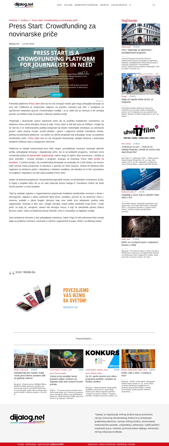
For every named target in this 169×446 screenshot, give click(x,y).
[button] (153, 5)
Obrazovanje (126, 47)
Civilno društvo (55, 370)
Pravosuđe (24, 370)
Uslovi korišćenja (107, 444)
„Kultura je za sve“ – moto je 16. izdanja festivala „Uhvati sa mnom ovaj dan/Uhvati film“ (141, 149)
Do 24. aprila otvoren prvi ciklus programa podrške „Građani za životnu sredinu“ (101, 379)
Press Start (34, 103)
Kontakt (131, 444)
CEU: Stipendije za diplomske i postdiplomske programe (137, 51)
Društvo (17, 370)
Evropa (124, 96)
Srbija (124, 239)
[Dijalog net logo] (24, 5)
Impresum (93, 444)
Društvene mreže (128, 192)
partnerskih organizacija (41, 155)
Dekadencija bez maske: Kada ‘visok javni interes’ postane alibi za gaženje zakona (30, 375)
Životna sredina (60, 373)
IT (135, 192)
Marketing (121, 444)
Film (123, 144)
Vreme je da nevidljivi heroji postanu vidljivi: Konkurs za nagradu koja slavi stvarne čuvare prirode (66, 380)
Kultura (128, 144)
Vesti (128, 239)
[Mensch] (56, 279)
